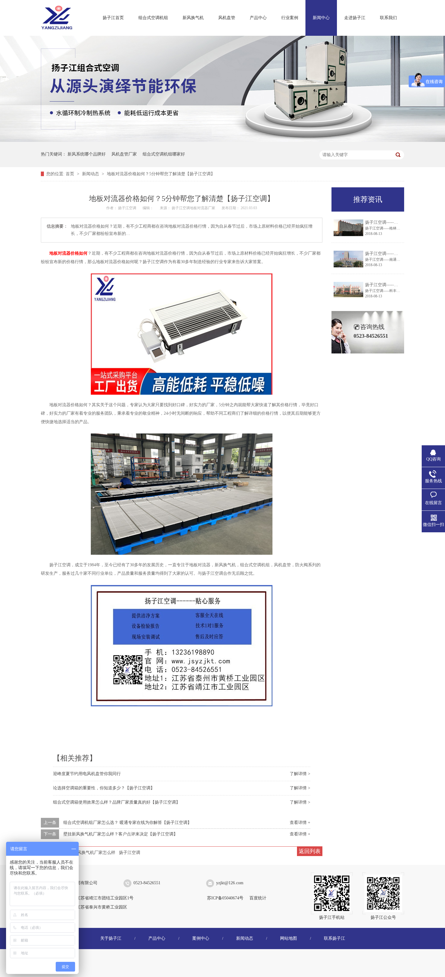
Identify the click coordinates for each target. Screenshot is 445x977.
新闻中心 (321, 17)
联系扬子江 (334, 938)
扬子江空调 (129, 852)
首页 (70, 174)
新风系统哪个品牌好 (87, 154)
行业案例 (289, 17)
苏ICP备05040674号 (225, 898)
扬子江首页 (113, 17)
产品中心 (258, 17)
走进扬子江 (354, 17)
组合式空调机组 (153, 17)
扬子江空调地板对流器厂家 (194, 208)
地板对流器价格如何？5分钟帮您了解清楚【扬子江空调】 (161, 174)
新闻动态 (91, 174)
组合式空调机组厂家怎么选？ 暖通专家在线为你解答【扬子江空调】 (127, 822)
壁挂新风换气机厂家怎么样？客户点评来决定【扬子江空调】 (120, 834)
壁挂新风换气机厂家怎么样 (89, 852)
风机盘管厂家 (124, 154)
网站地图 (288, 938)
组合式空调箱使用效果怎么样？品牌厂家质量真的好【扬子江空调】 (116, 802)
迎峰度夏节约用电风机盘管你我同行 (87, 773)
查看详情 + (300, 822)
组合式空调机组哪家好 (164, 154)
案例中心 (200, 938)
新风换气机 (193, 17)
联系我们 (388, 17)
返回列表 (310, 851)
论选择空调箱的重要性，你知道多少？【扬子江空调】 (104, 788)
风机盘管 (226, 17)
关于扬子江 (110, 938)
